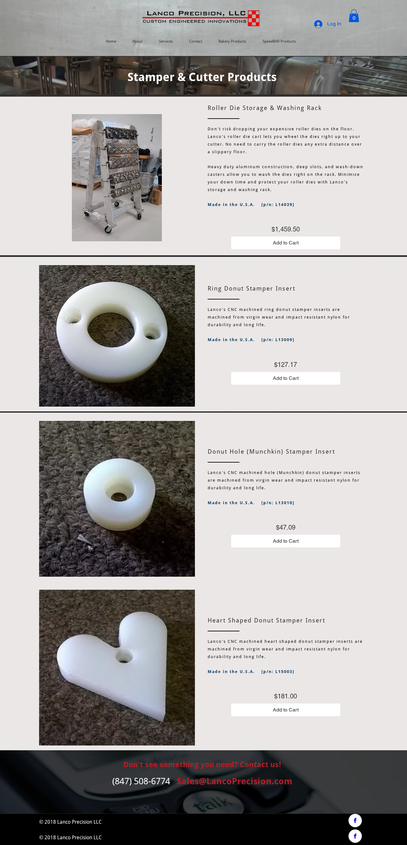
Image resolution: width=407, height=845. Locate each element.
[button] (353, 15)
